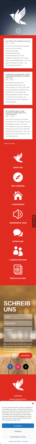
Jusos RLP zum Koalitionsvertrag (18, 41)
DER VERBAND (18, 186)
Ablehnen (18, 431)
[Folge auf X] (26, 367)
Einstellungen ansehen (18, 437)
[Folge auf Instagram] (18, 367)
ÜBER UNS (18, 167)
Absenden (25, 355)
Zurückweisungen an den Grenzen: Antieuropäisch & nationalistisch (16, 112)
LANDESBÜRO (18, 204)
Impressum (25, 441)
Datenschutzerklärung (15, 441)
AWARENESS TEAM (18, 223)
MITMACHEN (18, 241)
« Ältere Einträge (9, 143)
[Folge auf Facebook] (10, 367)
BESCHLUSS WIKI (18, 278)
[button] (33, 403)
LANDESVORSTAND (18, 260)
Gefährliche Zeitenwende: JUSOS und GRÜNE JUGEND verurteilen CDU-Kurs (18, 76)
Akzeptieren (18, 426)
